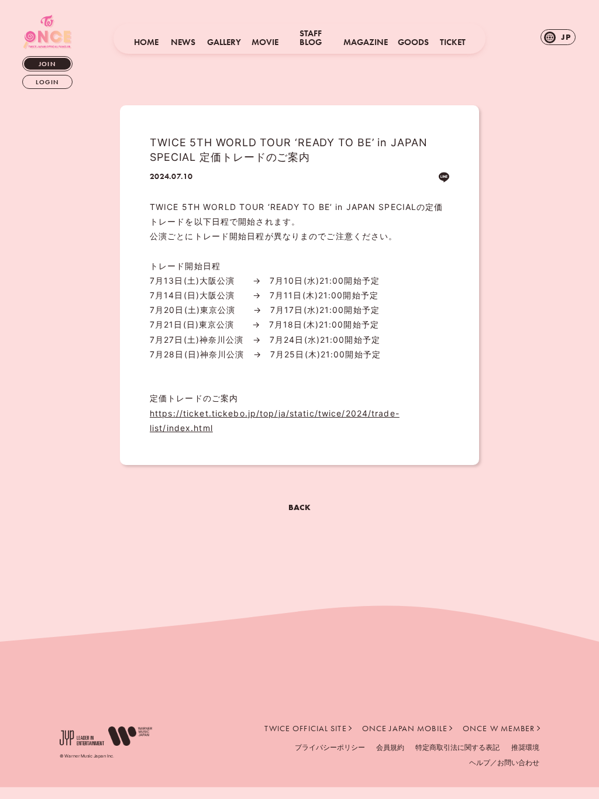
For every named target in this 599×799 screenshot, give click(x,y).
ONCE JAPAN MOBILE (404, 728)
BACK (299, 507)
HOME (146, 42)
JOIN (47, 64)
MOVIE (265, 42)
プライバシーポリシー (330, 747)
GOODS (413, 42)
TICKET (453, 42)
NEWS (183, 42)
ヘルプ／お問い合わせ (504, 762)
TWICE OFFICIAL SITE (305, 728)
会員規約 (390, 747)
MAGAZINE (365, 42)
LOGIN (47, 82)
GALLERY (224, 42)
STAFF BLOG (311, 38)
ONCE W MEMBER (499, 728)
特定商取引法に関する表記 (457, 747)
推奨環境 (525, 747)
